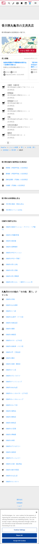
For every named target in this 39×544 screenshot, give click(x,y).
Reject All (19, 535)
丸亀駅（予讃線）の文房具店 (15, 185)
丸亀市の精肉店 (11, 417)
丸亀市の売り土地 (11, 264)
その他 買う (31, 147)
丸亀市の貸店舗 (11, 241)
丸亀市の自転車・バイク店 (14, 346)
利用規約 (19, 503)
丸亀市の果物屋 (11, 434)
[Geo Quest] (30, 3)
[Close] (36, 512)
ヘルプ (19, 506)
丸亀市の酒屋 (10, 328)
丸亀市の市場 (10, 299)
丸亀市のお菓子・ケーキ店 (14, 317)
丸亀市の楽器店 (11, 452)
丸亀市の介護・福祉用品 (14, 464)
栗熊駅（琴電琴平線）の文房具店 (17, 174)
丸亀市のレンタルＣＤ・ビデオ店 (17, 393)
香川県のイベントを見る (14, 210)
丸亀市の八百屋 (11, 428)
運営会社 (19, 499)
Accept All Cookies (19, 540)
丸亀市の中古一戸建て (13, 258)
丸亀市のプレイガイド (13, 375)
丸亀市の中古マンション (14, 252)
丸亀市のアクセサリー (13, 446)
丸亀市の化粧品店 (11, 323)
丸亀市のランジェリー (13, 458)
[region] (19, 45)
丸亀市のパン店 (11, 370)
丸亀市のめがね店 (11, 387)
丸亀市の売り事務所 (12, 276)
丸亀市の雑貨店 (11, 334)
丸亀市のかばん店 (11, 475)
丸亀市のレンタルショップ (14, 399)
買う (22, 147)
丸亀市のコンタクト (12, 481)
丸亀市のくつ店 (11, 311)
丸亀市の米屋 (10, 440)
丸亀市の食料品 (11, 411)
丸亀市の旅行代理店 (12, 470)
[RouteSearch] (13, 3)
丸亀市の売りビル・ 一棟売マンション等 (19, 282)
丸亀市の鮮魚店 (11, 422)
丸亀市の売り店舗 (11, 270)
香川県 (13, 150)
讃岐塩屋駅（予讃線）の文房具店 (17, 179)
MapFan (3, 147)
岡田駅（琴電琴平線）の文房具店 (17, 168)
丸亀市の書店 (10, 358)
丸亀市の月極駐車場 (12, 235)
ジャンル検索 (13, 147)
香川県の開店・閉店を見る (15, 204)
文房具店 (6, 150)
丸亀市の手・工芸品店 (13, 352)
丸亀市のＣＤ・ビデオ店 (14, 340)
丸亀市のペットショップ (14, 381)
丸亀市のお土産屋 (11, 305)
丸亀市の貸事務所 (11, 246)
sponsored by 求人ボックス (30, 58)
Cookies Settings (19, 530)
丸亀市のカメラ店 (11, 405)
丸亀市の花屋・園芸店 (13, 364)
